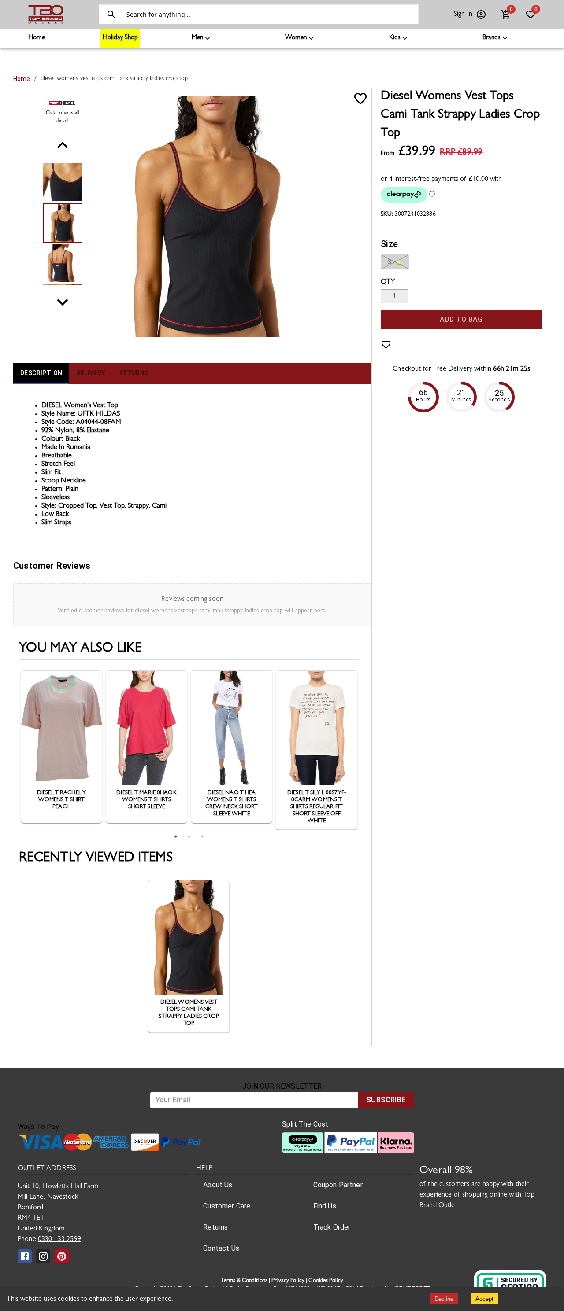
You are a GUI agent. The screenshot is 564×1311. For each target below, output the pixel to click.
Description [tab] (41, 372)
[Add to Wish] (360, 99)
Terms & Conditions (244, 1281)
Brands (491, 38)
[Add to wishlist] (386, 345)
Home (36, 38)
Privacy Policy (287, 1281)
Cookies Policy (325, 1281)
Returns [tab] (134, 372)
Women (296, 38)
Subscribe (386, 1100)
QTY (388, 282)
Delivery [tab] (90, 372)
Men (197, 38)
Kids (395, 38)
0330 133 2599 (59, 1239)
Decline (443, 1299)
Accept (484, 1299)
